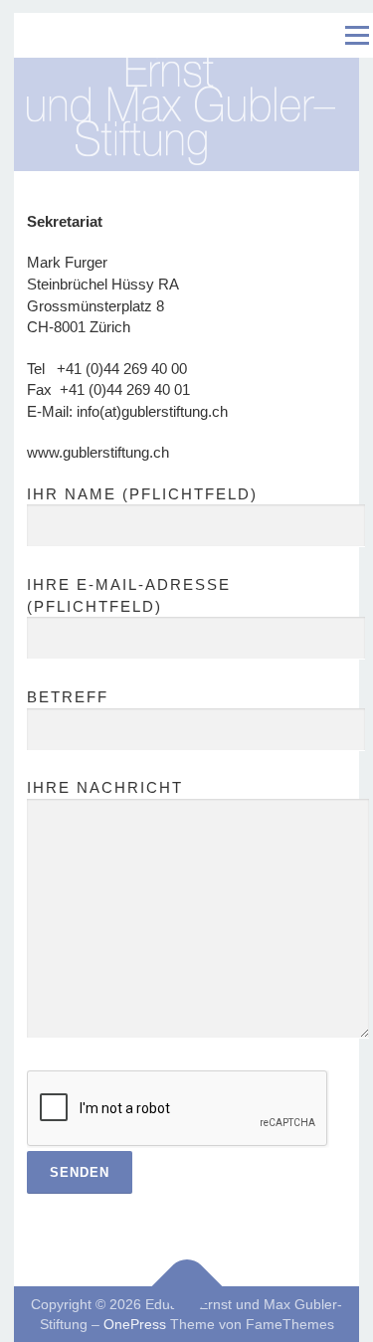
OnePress (134, 1324)
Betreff (67, 696)
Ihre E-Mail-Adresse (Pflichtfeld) (129, 595)
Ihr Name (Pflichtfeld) (142, 493)
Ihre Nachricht (105, 787)
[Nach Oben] (186, 1285)
